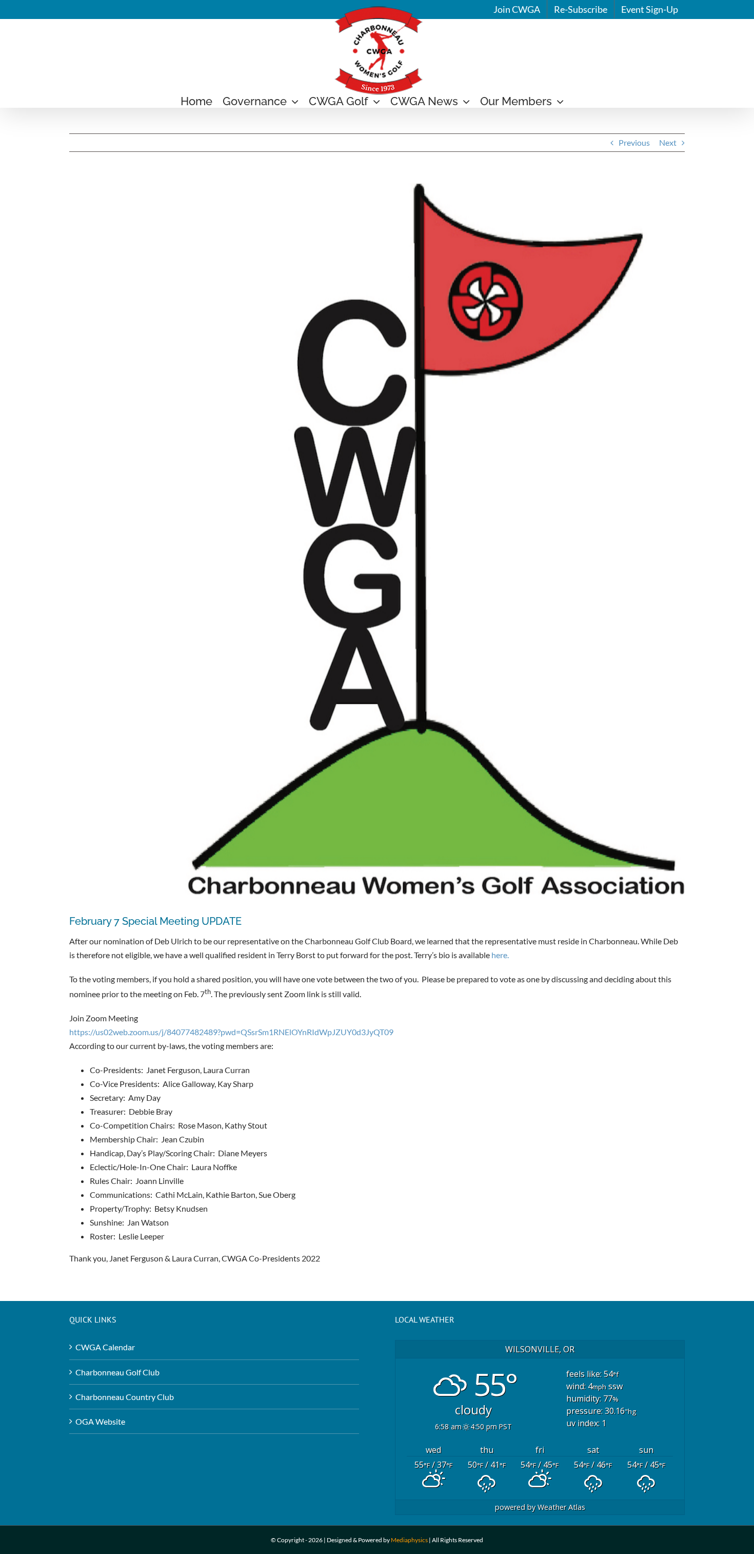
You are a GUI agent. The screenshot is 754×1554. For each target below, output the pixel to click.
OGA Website (100, 1421)
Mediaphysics (409, 1540)
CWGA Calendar (105, 1347)
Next (668, 142)
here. (500, 955)
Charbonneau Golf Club (117, 1372)
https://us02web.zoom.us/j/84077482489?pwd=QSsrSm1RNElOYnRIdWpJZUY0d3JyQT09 (231, 1032)
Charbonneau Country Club (124, 1397)
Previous (634, 142)
